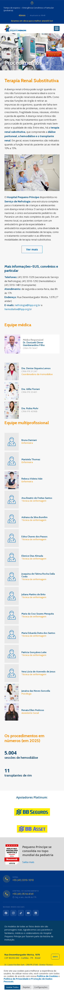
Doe (54, 51)
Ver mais (32, 249)
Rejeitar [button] (26, 987)
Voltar (11, 34)
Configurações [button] (40, 987)
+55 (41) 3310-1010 (23, 880)
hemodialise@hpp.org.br (18, 309)
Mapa (55, 956)
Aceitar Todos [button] (12, 987)
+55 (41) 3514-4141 (23, 894)
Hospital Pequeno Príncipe (15, 28)
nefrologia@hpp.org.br (28, 305)
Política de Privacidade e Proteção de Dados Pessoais (28, 980)
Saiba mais (28, 862)
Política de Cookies (47, 976)
